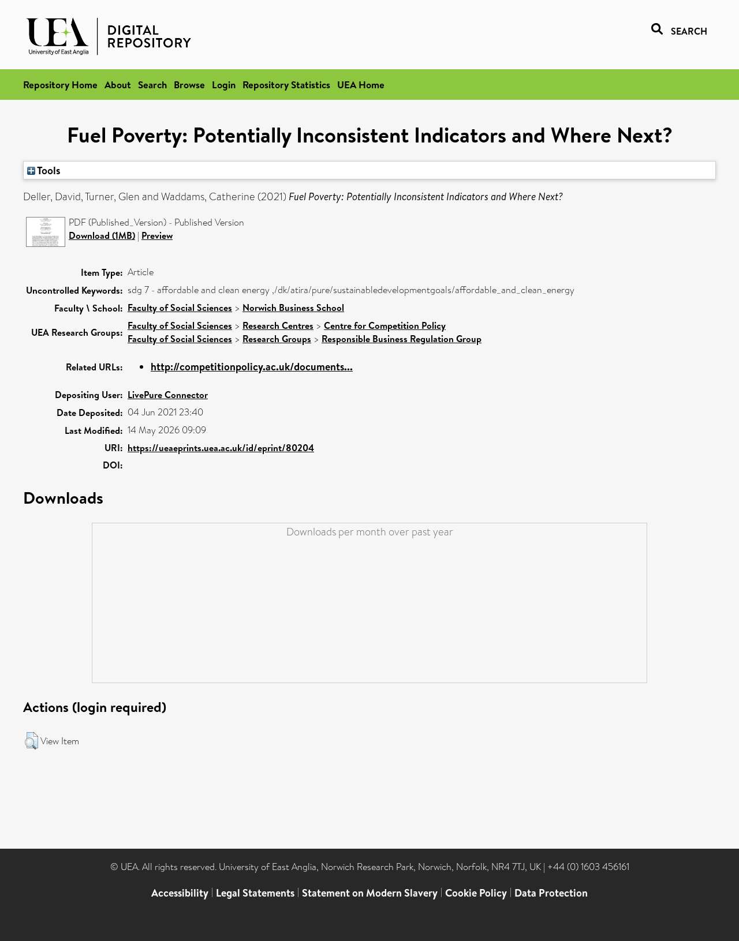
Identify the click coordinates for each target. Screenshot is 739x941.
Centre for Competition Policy (385, 325)
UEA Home (361, 84)
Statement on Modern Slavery (370, 893)
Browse (189, 84)
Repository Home (60, 84)
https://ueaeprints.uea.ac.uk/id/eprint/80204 (221, 447)
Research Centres (277, 325)
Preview (157, 235)
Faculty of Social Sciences (180, 307)
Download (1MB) (102, 235)
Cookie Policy (476, 893)
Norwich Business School (293, 307)
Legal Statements (255, 893)
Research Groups (276, 338)
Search (152, 84)
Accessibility (179, 893)
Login (224, 84)
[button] (31, 740)
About (117, 84)
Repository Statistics (286, 84)
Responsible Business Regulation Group (402, 338)
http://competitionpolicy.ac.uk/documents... (252, 366)
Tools (48, 170)
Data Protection (551, 893)
